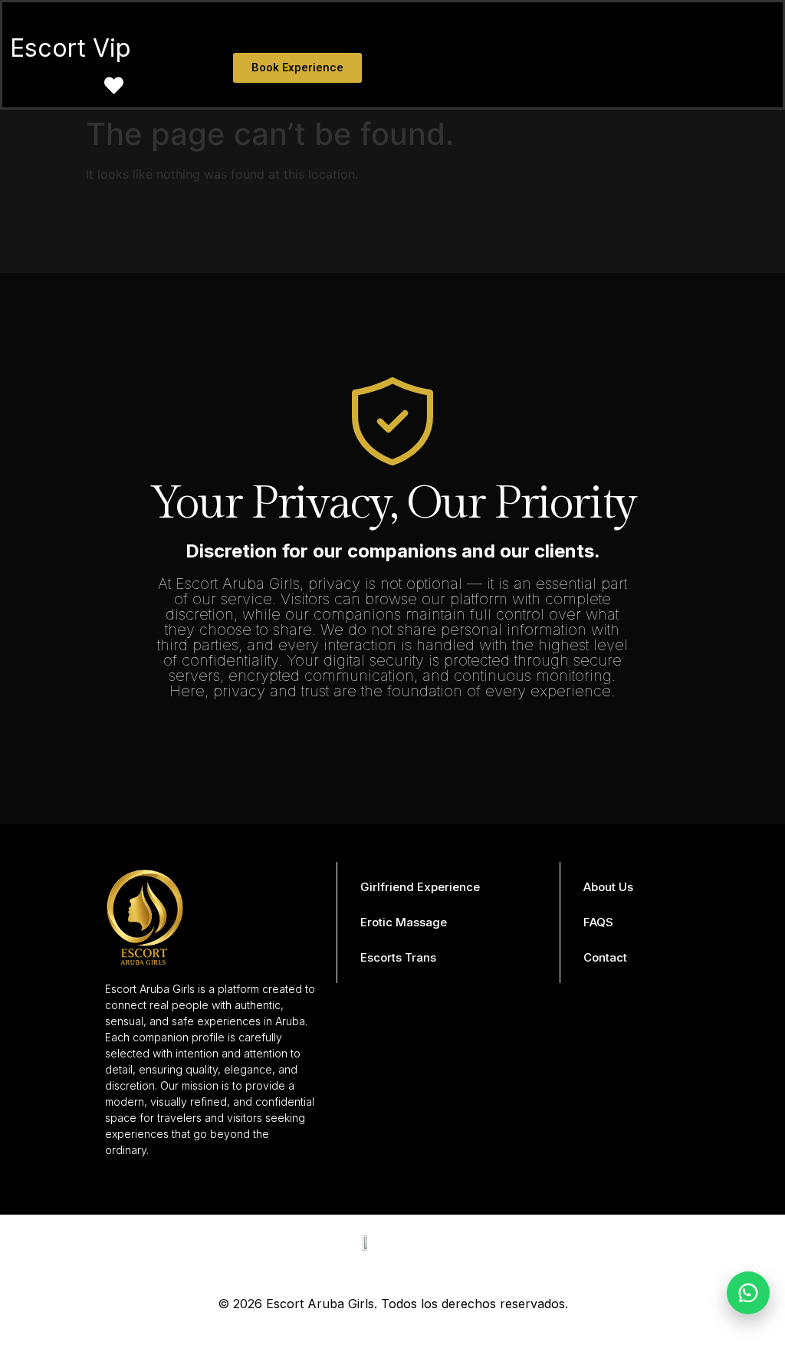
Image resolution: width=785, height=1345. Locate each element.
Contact (605, 957)
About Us (608, 887)
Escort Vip (70, 48)
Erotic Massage (403, 922)
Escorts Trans (398, 957)
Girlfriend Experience (420, 887)
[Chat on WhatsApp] (748, 1292)
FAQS (598, 922)
